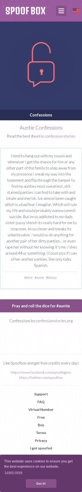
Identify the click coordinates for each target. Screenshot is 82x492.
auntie (40, 277)
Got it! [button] (41, 483)
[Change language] (76, 10)
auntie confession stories (54, 136)
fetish (29, 277)
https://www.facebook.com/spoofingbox (41, 372)
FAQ (41, 402)
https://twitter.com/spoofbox (41, 377)
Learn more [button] (14, 472)
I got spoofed (41, 448)
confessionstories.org (54, 320)
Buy (41, 425)
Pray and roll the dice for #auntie (41, 305)
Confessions (41, 115)
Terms (41, 433)
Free (41, 417)
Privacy (41, 440)
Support (41, 394)
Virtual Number (41, 409)
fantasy (52, 277)
